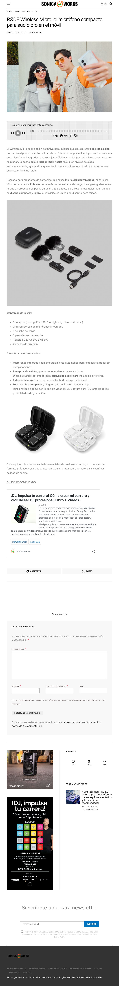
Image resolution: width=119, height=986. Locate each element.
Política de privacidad (16, 969)
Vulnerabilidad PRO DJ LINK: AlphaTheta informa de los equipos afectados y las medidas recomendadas (97, 797)
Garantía (98, 969)
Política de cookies (37, 969)
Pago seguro (14, 972)
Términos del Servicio (57, 969)
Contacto (27, 972)
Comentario (18, 649)
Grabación (20, 11)
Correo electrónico (57, 686)
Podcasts (32, 11)
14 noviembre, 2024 (16, 33)
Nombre (16, 686)
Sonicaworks (35, 33)
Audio (9, 11)
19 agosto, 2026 (89, 807)
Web (81, 686)
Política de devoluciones (80, 969)
